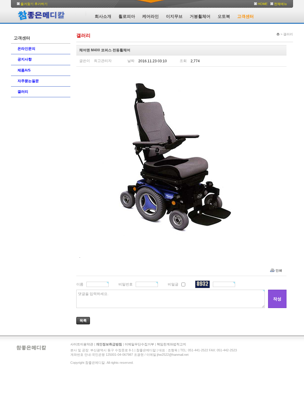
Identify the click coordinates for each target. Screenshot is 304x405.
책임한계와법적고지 (171, 344)
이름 (79, 284)
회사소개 (103, 16)
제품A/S (24, 70)
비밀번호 (125, 284)
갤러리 (23, 92)
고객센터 (245, 16)
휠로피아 (126, 16)
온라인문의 (26, 49)
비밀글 (173, 284)
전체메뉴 (280, 4)
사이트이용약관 (81, 344)
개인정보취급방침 (109, 344)
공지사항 (25, 59)
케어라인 (150, 16)
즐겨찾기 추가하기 (34, 4)
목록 (83, 320)
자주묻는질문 (28, 81)
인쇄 (279, 270)
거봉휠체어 (200, 16)
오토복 (224, 16)
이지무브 (174, 16)
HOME (262, 4)
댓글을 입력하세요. (93, 294)
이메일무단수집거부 (139, 344)
